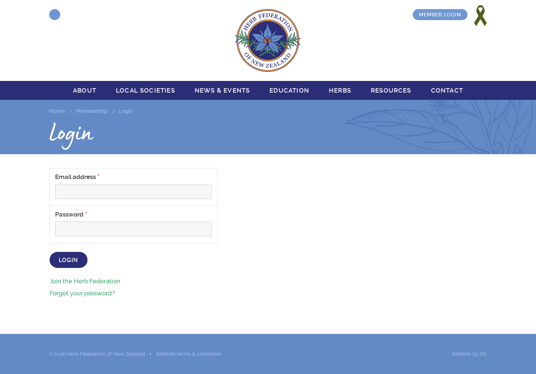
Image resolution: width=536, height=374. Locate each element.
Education (289, 90)
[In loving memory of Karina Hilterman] (480, 15)
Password (69, 214)
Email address (75, 176)
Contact (447, 90)
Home (57, 111)
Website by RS (469, 354)
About (84, 90)
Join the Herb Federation (85, 281)
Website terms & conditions (188, 354)
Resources (391, 90)
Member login (440, 14)
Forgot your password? (82, 293)
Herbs (340, 90)
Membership (92, 111)
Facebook (54, 14)
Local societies (145, 90)
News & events (222, 90)
